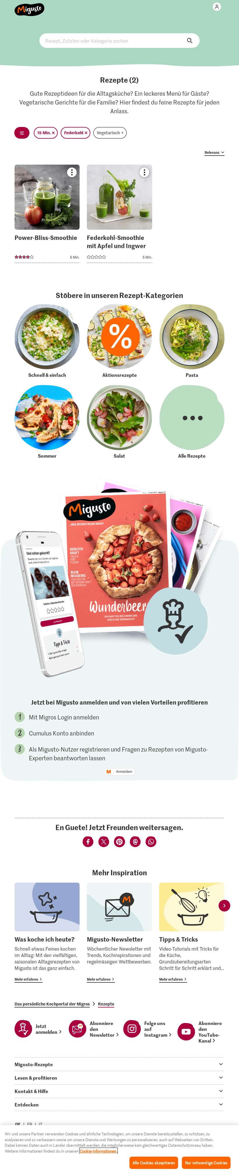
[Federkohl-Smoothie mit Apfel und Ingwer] (119, 215)
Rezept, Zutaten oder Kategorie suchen (119, 40)
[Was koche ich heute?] (47, 933)
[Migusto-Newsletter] (119, 933)
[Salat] (119, 422)
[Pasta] (191, 341)
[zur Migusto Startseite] (30, 6)
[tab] (119, 1064)
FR (29, 1124)
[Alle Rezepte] (191, 422)
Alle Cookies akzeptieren (154, 1162)
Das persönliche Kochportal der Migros (52, 1004)
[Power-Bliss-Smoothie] (47, 215)
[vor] (224, 905)
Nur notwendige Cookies (206, 1162)
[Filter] (21, 133)
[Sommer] (47, 422)
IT (40, 1124)
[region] (119, 1149)
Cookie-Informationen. (98, 1151)
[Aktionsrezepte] (119, 341)
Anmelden (124, 772)
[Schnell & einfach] (47, 341)
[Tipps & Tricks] (191, 933)
